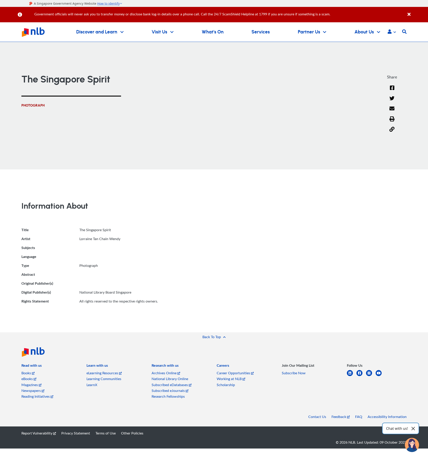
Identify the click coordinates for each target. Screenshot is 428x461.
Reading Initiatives (36, 396)
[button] (392, 32)
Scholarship (226, 384)
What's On (213, 32)
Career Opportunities (234, 372)
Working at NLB (230, 378)
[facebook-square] (361, 375)
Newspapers (31, 390)
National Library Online (170, 378)
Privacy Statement (75, 433)
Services (260, 32)
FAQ (358, 416)
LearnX (91, 384)
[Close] (417, 12)
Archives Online (164, 372)
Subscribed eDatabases (170, 384)
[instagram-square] (371, 375)
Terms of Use (105, 433)
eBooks (27, 378)
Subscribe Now (294, 372)
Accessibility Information (387, 416)
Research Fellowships (168, 396)
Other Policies (132, 433)
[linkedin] (351, 375)
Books (26, 372)
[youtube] (380, 375)
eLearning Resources (102, 372)
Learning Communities (103, 378)
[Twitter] (392, 101)
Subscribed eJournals (169, 390)
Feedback (339, 416)
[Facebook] (392, 90)
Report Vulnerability (37, 433)
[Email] (392, 111)
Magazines (30, 384)
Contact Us (317, 416)
